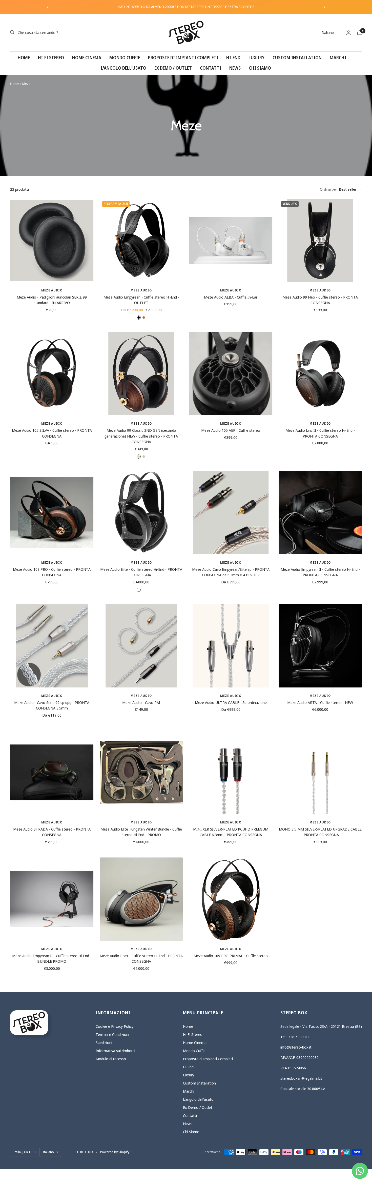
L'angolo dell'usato (123, 68)
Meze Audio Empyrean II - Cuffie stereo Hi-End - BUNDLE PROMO (51, 958)
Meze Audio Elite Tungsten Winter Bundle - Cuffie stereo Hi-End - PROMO (141, 831)
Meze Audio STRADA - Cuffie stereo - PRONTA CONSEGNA (52, 831)
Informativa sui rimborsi (115, 1050)
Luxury (256, 58)
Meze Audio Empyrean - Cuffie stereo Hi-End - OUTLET (141, 299)
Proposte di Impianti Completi (183, 58)
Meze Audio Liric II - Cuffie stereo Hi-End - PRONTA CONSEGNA (320, 433)
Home (24, 58)
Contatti (210, 68)
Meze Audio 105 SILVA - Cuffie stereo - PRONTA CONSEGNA (52, 433)
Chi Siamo (260, 68)
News (235, 68)
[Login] (348, 32)
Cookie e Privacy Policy (114, 1026)
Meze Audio (52, 290)
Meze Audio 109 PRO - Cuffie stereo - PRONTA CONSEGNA (52, 572)
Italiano (328, 32)
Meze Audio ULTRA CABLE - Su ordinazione (231, 702)
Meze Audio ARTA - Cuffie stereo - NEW (320, 702)
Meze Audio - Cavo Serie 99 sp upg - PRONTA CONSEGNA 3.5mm (51, 705)
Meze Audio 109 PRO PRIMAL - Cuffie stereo (231, 955)
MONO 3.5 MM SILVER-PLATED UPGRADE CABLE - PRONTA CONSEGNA (320, 831)
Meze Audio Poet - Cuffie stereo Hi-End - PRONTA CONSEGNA (141, 958)
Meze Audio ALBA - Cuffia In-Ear (230, 297)
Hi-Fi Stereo (51, 58)
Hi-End (233, 58)
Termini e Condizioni (112, 1034)
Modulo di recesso (111, 1058)
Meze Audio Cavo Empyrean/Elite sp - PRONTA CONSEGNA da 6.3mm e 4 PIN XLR (231, 572)
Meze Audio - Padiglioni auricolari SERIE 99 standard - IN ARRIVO (52, 299)
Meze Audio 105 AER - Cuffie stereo (230, 430)
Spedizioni (104, 1042)
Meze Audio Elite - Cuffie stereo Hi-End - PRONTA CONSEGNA (141, 572)
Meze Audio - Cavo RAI (141, 702)
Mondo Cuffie (124, 58)
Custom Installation (297, 58)
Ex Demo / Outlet (173, 68)
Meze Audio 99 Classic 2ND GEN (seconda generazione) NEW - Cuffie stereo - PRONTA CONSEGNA (141, 436)
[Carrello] (359, 32)
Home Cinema (86, 58)
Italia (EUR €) (22, 1152)
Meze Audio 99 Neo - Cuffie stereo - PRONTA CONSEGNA (320, 299)
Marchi (338, 58)
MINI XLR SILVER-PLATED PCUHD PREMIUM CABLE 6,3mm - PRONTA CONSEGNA (230, 831)
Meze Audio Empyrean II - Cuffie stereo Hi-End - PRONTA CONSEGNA (320, 572)
